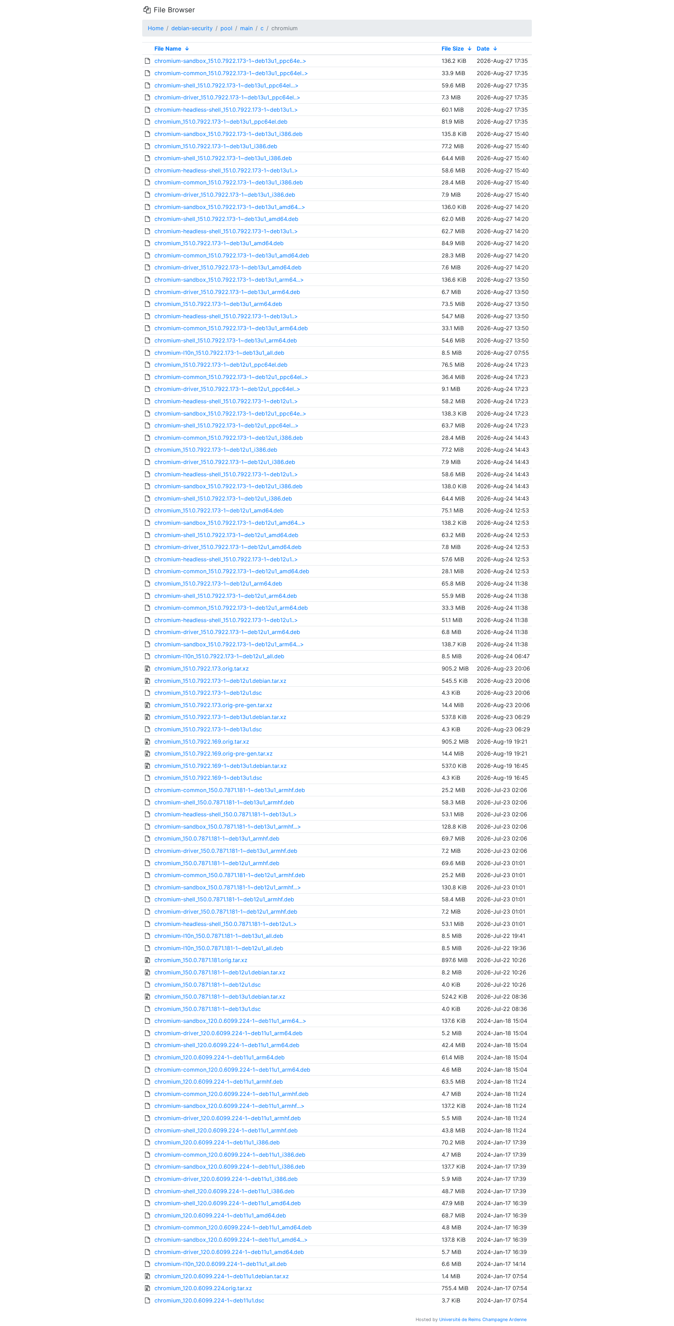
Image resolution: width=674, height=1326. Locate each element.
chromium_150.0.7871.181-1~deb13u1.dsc (207, 1008)
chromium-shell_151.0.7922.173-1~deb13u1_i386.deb (223, 158)
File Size (453, 48)
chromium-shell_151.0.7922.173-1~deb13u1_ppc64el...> (226, 85)
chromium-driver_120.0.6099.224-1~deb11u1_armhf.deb (227, 1118)
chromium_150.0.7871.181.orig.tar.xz (200, 960)
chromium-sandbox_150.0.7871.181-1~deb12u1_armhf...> (227, 887)
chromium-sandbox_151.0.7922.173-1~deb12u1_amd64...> (229, 522)
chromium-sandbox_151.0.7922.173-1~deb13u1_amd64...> (229, 206)
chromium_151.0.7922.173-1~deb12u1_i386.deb (215, 449)
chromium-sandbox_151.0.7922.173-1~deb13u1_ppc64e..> (230, 60)
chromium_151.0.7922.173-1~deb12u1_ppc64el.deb (221, 364)
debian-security (192, 28)
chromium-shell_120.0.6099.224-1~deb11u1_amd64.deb (227, 1203)
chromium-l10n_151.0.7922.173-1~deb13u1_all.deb (219, 352)
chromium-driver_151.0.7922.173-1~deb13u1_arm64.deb (227, 291)
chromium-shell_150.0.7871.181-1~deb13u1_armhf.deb (224, 802)
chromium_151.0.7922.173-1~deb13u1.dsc (208, 729)
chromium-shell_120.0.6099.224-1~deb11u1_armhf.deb (226, 1130)
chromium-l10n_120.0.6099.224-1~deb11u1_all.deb (220, 1263)
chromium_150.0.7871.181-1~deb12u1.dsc (207, 984)
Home (156, 28)
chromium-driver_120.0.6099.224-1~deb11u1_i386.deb (226, 1178)
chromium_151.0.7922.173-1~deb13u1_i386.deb (215, 146)
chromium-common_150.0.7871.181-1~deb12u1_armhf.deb (229, 874)
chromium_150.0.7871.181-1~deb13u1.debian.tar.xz (219, 996)
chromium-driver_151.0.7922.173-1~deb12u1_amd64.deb (228, 546)
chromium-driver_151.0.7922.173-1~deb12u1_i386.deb (224, 461)
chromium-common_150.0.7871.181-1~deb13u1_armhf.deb (229, 789)
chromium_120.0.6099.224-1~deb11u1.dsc (209, 1300)
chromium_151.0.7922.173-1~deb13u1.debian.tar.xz (220, 716)
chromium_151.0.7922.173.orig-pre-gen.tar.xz (213, 704)
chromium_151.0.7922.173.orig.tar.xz (201, 668)
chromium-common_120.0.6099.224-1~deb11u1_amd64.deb (233, 1227)
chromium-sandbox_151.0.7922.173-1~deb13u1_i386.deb (228, 133)
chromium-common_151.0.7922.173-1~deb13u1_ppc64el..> (231, 73)
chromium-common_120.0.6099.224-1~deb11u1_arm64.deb (232, 1069)
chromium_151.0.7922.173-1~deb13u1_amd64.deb (219, 243)
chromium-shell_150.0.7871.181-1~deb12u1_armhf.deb (224, 899)
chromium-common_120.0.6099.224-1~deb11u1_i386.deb (229, 1154)
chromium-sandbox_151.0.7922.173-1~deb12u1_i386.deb (228, 486)
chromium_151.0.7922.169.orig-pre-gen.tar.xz (213, 753)
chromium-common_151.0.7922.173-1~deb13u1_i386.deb (228, 182)
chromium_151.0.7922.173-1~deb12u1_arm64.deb (218, 583)
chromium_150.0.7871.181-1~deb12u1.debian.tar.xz (219, 972)
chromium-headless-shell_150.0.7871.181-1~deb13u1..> (225, 814)
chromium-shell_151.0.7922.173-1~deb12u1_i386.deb (223, 498)
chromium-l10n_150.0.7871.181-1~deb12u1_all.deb (218, 948)
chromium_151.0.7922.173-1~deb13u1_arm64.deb (218, 303)
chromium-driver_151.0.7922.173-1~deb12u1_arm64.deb (227, 631)
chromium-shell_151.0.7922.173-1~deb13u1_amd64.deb (226, 218)
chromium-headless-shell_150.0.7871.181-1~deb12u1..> (225, 923)
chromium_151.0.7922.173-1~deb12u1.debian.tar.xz (220, 680)
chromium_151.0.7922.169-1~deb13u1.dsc (208, 777)
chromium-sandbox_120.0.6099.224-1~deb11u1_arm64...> (230, 1020)
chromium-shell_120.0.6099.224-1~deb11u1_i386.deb (224, 1191)
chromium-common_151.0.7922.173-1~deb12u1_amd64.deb (231, 571)
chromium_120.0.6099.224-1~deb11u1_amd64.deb (220, 1215)
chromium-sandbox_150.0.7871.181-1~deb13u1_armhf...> (227, 826)
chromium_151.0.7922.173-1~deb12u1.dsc (208, 692)
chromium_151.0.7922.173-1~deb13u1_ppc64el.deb (221, 121)
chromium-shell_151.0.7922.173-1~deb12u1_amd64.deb (226, 534)
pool (226, 28)
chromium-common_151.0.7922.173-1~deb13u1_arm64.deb (231, 328)
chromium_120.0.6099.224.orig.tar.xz (203, 1288)
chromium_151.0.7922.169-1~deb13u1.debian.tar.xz (220, 765)
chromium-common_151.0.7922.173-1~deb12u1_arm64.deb (231, 607)
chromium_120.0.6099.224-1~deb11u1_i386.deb (217, 1142)
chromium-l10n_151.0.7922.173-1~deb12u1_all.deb (219, 656)
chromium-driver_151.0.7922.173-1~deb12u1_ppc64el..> (227, 388)
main (246, 28)
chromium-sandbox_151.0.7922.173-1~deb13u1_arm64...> (229, 279)
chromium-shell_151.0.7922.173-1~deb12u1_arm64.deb (225, 595)
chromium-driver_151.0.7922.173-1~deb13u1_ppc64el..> (227, 97)
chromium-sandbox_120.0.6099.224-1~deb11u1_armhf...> (229, 1105)
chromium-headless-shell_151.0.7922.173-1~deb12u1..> (226, 401)
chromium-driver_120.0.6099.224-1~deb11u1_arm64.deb (228, 1033)
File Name (167, 48)
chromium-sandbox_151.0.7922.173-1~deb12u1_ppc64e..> (230, 413)
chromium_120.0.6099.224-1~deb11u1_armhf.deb (218, 1081)
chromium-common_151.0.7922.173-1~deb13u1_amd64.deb (231, 255)
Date (483, 48)
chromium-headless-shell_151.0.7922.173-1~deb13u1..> (226, 109)
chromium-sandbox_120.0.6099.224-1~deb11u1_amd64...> (231, 1239)
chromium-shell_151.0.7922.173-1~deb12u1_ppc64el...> (226, 425)
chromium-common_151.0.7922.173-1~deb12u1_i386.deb (228, 437)
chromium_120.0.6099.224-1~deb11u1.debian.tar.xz (221, 1276)
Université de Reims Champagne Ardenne (483, 1319)
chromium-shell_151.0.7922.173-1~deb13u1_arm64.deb (225, 340)
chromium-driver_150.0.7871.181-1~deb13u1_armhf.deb (225, 850)
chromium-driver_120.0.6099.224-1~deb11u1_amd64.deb (229, 1251)
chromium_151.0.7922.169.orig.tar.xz (201, 741)
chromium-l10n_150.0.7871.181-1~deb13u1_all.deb (218, 935)
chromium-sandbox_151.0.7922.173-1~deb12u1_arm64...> (229, 644)
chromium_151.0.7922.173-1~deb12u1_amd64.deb (219, 510)
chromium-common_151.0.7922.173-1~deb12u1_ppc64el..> (231, 376)
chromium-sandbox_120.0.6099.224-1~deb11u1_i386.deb (229, 1166)
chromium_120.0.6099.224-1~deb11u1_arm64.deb (219, 1057)
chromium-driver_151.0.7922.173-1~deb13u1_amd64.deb (228, 267)
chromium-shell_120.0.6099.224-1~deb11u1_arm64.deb (226, 1045)
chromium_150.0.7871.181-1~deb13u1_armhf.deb (216, 838)
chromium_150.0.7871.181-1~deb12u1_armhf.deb (216, 863)
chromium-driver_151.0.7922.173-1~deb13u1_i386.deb (224, 194)
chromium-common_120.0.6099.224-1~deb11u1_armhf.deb (231, 1093)
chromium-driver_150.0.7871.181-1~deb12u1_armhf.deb (225, 911)
